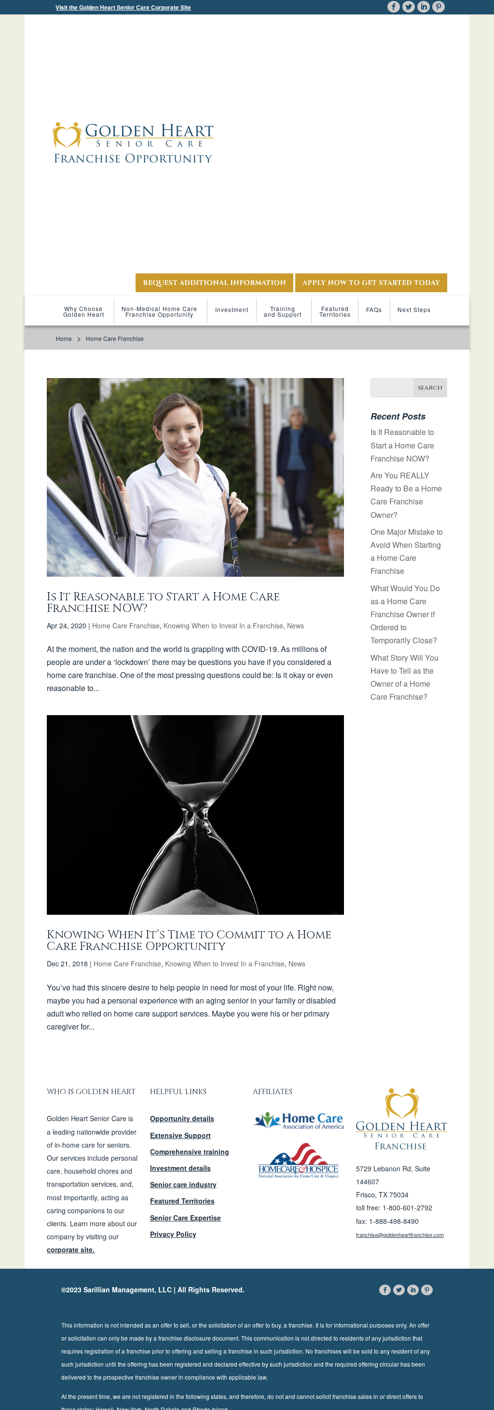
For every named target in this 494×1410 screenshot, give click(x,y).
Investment (231, 309)
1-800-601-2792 (407, 1207)
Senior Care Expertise (185, 1217)
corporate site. (71, 1249)
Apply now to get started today (371, 282)
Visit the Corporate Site (123, 7)
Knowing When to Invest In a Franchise (223, 625)
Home (64, 338)
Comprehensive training (189, 1151)
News (295, 625)
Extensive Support (180, 1135)
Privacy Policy (173, 1234)
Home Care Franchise (126, 625)
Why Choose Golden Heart (83, 311)
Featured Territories (335, 311)
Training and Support (283, 311)
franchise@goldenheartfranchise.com (400, 1234)
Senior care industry (183, 1184)
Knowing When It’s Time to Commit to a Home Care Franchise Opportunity (189, 940)
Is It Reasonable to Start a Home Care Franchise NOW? (163, 602)
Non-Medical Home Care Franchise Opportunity (159, 311)
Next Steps (414, 309)
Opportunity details (182, 1118)
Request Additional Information (214, 282)
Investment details (180, 1168)
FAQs (374, 309)
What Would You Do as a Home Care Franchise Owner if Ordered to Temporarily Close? (405, 614)
